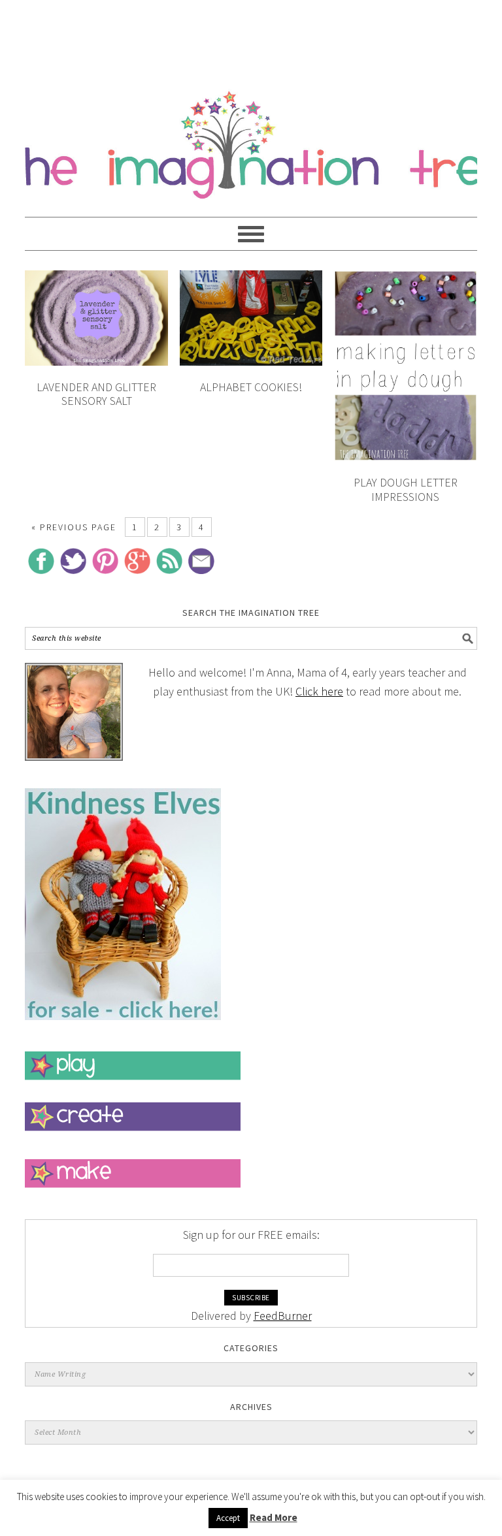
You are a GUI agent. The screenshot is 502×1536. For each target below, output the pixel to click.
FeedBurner (283, 1315)
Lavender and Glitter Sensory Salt (96, 394)
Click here (319, 691)
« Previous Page (73, 527)
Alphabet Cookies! (251, 386)
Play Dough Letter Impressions (406, 489)
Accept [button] (228, 1518)
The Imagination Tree (251, 138)
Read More (273, 1517)
